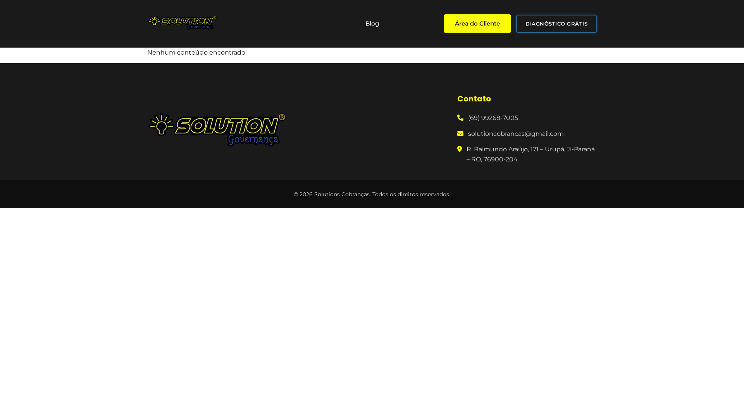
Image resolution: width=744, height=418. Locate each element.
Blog (372, 23)
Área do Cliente (477, 23)
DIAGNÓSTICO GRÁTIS (556, 24)
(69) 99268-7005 (493, 118)
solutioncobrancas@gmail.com (516, 133)
